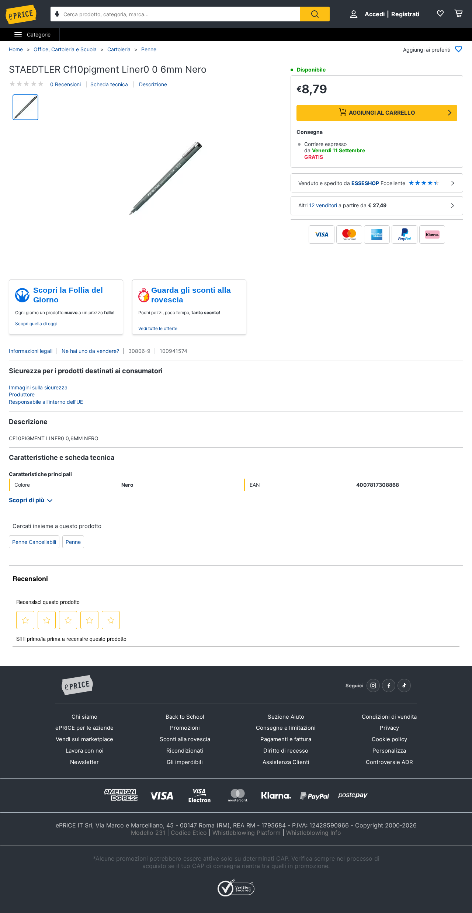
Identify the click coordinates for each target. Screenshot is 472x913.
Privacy (389, 727)
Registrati (405, 14)
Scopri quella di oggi (36, 323)
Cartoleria (119, 49)
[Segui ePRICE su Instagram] (373, 685)
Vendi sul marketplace (84, 739)
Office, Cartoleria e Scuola (65, 49)
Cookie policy (389, 739)
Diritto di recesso (285, 750)
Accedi (375, 14)
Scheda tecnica (109, 84)
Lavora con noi (85, 750)
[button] (165, 179)
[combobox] (175, 14)
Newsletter (84, 762)
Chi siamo (84, 716)
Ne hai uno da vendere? (90, 351)
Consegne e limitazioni (286, 727)
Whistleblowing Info (313, 832)
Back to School (185, 716)
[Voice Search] (57, 15)
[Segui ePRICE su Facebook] (388, 685)
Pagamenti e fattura (285, 739)
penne (73, 542)
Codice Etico (189, 832)
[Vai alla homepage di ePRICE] (77, 685)
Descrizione (152, 84)
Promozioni (185, 727)
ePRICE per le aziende (84, 727)
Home (16, 49)
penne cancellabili (34, 542)
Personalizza (389, 750)
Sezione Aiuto (286, 716)
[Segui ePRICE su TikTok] (404, 685)
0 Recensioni (65, 84)
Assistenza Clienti (286, 762)
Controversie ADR (389, 762)
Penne (148, 49)
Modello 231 (148, 832)
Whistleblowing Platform (246, 832)
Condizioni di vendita (389, 716)
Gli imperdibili (185, 762)
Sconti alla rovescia (185, 739)
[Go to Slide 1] (25, 107)
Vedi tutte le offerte (157, 328)
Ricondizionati (184, 750)
